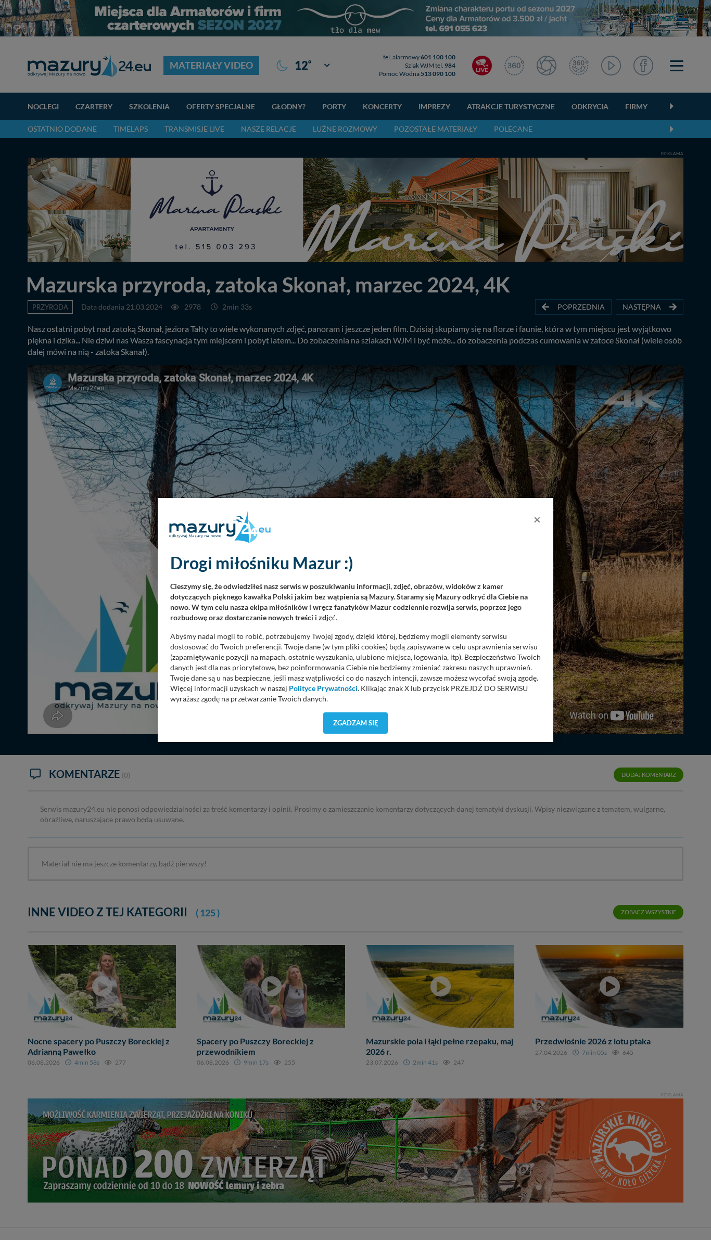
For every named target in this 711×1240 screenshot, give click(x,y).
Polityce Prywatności (323, 688)
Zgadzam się (355, 723)
